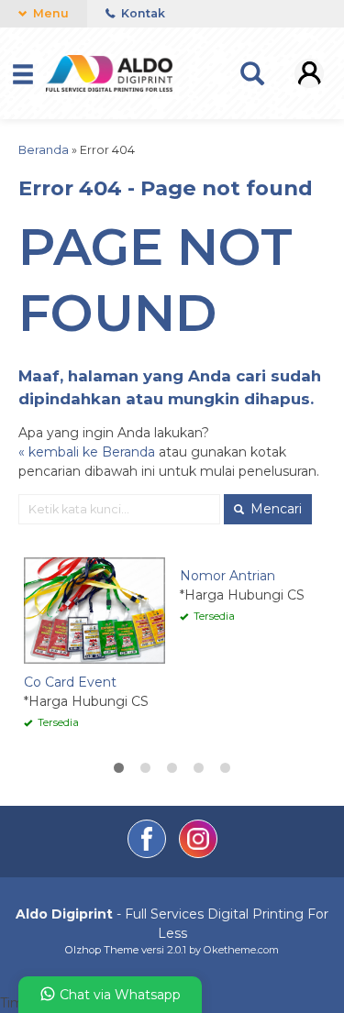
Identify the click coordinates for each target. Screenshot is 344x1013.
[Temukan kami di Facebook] (149, 853)
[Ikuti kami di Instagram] (198, 853)
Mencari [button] (274, 509)
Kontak (141, 13)
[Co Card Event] (94, 609)
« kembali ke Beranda (86, 452)
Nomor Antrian (227, 575)
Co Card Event (70, 682)
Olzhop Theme (102, 949)
